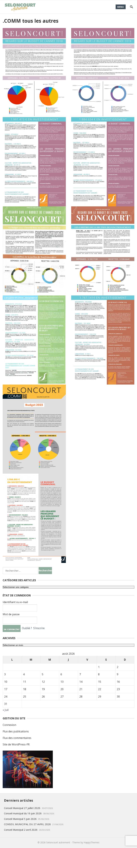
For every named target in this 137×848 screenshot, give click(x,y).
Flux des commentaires (17, 738)
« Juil (6, 710)
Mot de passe (11, 614)
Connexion (9, 725)
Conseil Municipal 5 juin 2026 (20, 818)
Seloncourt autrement (58, 842)
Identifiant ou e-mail (15, 602)
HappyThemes (91, 842)
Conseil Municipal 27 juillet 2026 (22, 808)
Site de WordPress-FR (16, 744)
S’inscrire (39, 628)
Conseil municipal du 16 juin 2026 (23, 813)
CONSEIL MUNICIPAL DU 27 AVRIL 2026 (27, 824)
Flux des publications (16, 731)
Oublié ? (27, 628)
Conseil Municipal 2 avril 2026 (20, 829)
